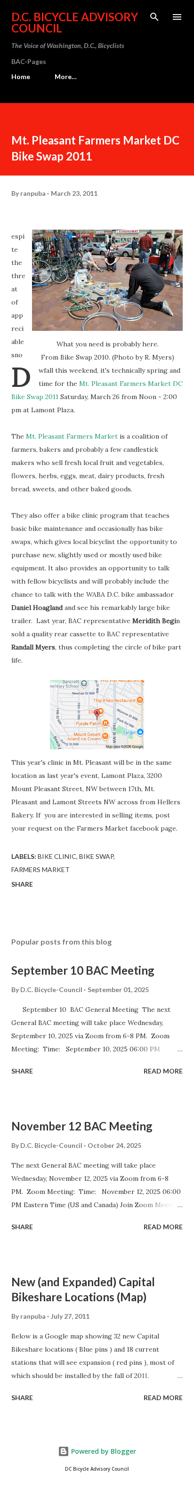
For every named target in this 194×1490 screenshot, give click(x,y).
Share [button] (22, 884)
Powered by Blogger (102, 1451)
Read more (163, 1071)
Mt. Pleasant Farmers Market (72, 436)
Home (20, 76)
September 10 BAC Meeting (82, 970)
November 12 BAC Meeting (82, 1126)
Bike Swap (96, 856)
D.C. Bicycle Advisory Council (74, 22)
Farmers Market (40, 869)
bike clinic (57, 856)
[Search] (154, 17)
